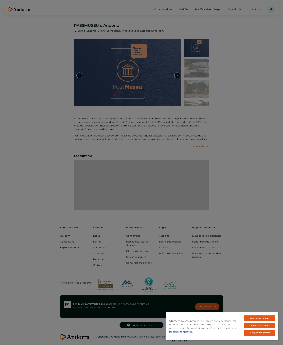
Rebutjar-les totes (259, 325)
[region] (222, 326)
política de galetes (180, 331)
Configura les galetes (259, 332)
